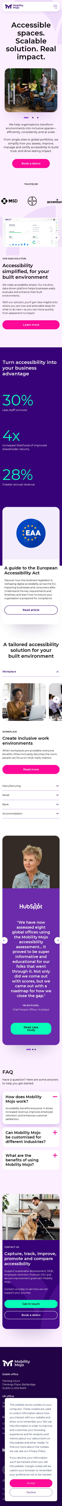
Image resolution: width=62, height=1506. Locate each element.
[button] (55, 7)
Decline (31, 1492)
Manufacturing (11, 786)
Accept (31, 1483)
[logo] (17, 1366)
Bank (5, 804)
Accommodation (12, 813)
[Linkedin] (4, 1450)
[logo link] (15, 6)
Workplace (9, 671)
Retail (5, 795)
